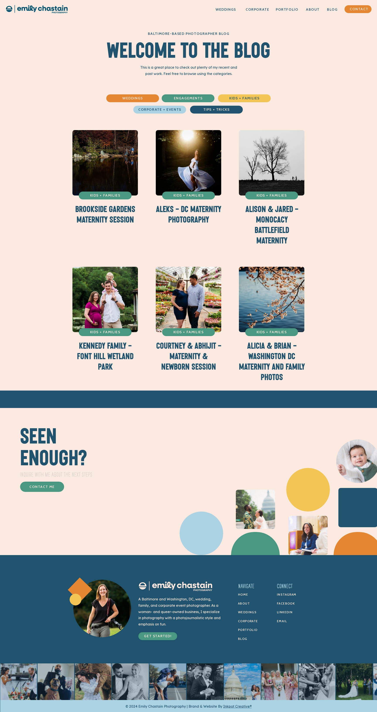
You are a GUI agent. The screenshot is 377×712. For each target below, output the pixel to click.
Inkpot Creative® (237, 706)
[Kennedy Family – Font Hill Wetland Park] (105, 299)
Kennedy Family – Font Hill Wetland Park (105, 356)
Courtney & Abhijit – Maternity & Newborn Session (188, 356)
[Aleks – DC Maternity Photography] (188, 162)
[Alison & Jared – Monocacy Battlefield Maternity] (271, 162)
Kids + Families (105, 195)
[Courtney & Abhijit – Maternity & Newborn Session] (188, 299)
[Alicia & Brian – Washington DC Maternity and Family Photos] (271, 299)
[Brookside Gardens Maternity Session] (105, 162)
